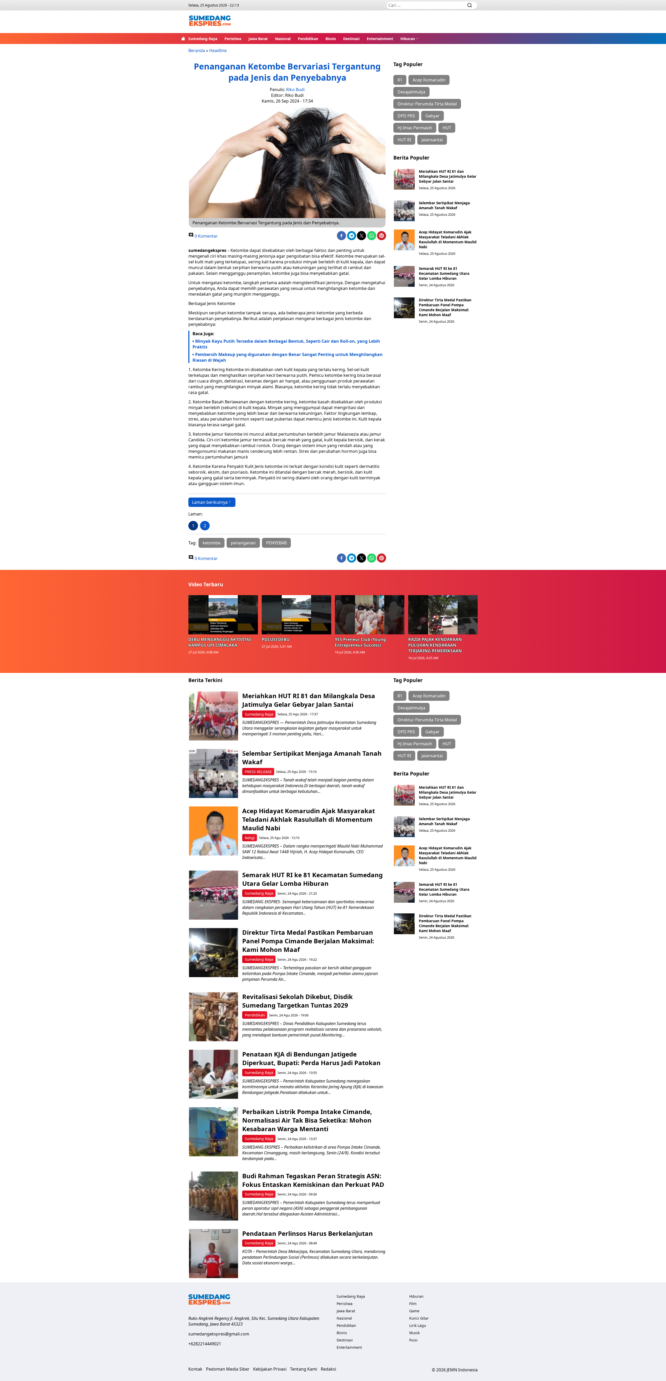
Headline (218, 50)
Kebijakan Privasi (269, 1369)
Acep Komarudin (429, 80)
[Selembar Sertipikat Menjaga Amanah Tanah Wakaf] (404, 210)
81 (400, 80)
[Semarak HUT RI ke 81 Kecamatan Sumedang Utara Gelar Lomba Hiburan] (404, 276)
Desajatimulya (411, 92)
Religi (250, 837)
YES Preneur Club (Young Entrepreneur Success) (360, 642)
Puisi (413, 1340)
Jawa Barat (258, 38)
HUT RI (404, 140)
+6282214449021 (204, 1344)
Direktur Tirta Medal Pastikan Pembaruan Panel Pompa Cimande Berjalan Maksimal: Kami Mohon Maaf (445, 307)
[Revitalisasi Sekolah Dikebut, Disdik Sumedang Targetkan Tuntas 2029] (213, 1016)
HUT (447, 128)
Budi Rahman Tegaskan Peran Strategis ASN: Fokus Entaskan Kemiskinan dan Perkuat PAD (313, 1180)
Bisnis (330, 38)
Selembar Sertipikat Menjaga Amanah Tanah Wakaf (444, 205)
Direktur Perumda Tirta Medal (427, 104)
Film (413, 1303)
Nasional (283, 38)
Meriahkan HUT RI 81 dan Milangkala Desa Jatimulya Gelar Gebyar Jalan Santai (447, 176)
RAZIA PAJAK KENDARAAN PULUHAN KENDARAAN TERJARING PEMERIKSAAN (435, 645)
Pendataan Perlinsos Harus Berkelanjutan (307, 1233)
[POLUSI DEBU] (296, 614)
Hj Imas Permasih (415, 128)
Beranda (196, 50)
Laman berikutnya (210, 502)
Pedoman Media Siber (227, 1369)
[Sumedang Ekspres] (210, 22)
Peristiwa (233, 38)
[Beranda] (183, 38)
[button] (409, 38)
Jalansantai (432, 140)
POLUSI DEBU (276, 639)
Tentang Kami (303, 1369)
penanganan (243, 543)
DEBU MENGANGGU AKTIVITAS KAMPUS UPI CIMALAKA (219, 642)
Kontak (195, 1369)
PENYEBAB (276, 543)
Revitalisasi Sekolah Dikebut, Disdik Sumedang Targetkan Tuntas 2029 (297, 1000)
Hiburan (407, 38)
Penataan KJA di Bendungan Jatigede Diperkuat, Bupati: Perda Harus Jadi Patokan (311, 1058)
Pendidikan (308, 38)
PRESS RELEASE (258, 771)
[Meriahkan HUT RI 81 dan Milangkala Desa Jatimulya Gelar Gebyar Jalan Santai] (404, 179)
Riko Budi (295, 89)
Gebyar (432, 116)
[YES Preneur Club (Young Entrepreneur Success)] (370, 614)
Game (414, 1310)
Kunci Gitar (419, 1318)
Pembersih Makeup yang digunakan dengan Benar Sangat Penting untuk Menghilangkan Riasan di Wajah (288, 357)
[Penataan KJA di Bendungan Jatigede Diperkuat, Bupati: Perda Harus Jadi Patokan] (213, 1074)
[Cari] (469, 5)
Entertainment (380, 38)
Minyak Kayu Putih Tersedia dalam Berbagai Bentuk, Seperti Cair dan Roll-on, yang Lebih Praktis (286, 344)
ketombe (211, 543)
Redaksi (328, 1369)
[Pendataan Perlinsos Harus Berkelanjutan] (213, 1253)
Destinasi (351, 38)
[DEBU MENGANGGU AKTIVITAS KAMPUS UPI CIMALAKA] (223, 614)
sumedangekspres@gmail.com (218, 1334)
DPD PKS (406, 116)
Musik (414, 1332)
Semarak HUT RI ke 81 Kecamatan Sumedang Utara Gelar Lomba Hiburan (444, 273)
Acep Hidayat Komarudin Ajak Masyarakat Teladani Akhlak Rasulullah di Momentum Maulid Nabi (448, 239)
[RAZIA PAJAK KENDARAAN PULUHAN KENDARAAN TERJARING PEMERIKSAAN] (443, 614)
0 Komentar (206, 236)
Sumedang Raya (202, 38)
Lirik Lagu (417, 1325)
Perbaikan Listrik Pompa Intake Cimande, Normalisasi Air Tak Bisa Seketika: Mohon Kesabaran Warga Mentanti (307, 1120)
